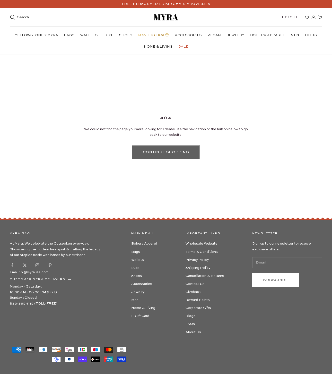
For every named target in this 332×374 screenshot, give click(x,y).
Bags (69, 35)
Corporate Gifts (198, 308)
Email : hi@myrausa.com (29, 272)
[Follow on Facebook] (12, 265)
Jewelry (235, 35)
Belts (311, 35)
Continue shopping (166, 152)
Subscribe (275, 280)
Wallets (89, 35)
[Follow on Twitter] (24, 265)
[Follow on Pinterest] (50, 265)
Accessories (188, 35)
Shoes (125, 35)
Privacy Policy (197, 260)
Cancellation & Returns (204, 276)
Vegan (214, 35)
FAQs (190, 324)
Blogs (190, 316)
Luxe (108, 35)
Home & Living (158, 46)
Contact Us (194, 284)
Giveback (193, 292)
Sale (183, 46)
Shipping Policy (197, 268)
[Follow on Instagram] (37, 265)
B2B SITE (290, 17)
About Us (193, 332)
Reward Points (197, 300)
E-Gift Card (140, 316)
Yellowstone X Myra (36, 35)
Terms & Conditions (201, 252)
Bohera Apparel (267, 35)
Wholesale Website (201, 243)
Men (295, 35)
